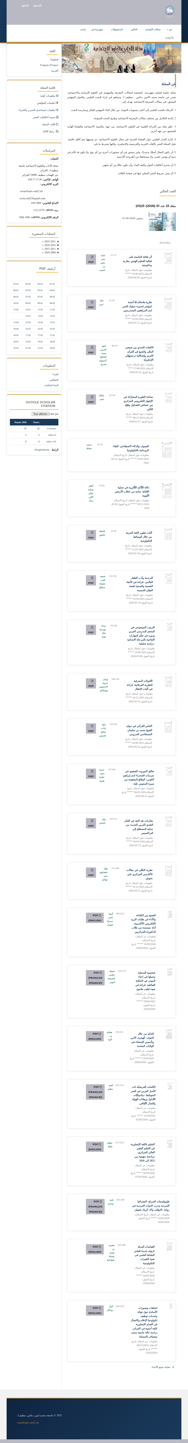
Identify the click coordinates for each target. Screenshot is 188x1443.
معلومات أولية (47, 95)
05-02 (28, 290)
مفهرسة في (97, 29)
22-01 (16, 348)
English (54, 59)
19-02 (28, 341)
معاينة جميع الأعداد (160, 1366)
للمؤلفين (54, 379)
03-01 (16, 283)
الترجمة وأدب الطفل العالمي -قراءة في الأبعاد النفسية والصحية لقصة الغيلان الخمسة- (139, 590)
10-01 (16, 303)
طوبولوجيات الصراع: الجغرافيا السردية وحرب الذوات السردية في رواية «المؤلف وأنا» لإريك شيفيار (150, 1212)
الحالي (134, 29)
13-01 (52, 315)
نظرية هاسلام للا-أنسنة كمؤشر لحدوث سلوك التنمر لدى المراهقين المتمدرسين (137, 312)
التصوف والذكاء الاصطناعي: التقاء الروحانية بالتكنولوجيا (130, 454)
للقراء (55, 374)
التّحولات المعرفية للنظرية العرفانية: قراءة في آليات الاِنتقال (139, 691)
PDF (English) (94, 918)
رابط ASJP (49, 131)
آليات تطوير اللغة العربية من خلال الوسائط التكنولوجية (138, 543)
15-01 (52, 322)
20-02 (52, 348)
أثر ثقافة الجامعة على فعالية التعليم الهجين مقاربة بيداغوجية (137, 267)
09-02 (28, 303)
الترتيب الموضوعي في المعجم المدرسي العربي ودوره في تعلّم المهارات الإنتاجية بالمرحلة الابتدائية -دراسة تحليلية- (141, 642)
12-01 (28, 309)
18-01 (16, 335)
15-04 (16, 322)
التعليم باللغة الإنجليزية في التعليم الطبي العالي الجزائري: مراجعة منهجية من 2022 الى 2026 (143, 1160)
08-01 (16, 296)
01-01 (52, 283)
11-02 (40, 309)
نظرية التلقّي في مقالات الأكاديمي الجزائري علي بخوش (139, 880)
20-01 (16, 341)
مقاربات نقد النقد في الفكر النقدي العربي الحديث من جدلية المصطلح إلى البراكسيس (138, 833)
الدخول (25, 5)
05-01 (40, 290)
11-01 (52, 309)
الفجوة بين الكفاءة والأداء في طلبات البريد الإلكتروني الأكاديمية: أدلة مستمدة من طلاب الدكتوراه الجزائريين (143, 932)
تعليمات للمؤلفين (46, 102)
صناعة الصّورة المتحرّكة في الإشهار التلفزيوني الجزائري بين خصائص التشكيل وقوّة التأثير (138, 409)
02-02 (28, 283)
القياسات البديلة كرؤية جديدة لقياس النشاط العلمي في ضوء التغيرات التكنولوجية (144, 1265)
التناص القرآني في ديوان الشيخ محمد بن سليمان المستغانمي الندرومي (138, 736)
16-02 (40, 328)
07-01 (40, 296)
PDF (91, 261)
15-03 (28, 322)
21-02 (28, 348)
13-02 (40, 315)
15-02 (40, 322)
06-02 (52, 296)
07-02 (28, 296)
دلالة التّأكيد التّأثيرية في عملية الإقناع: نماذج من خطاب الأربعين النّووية (130, 498)
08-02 (52, 303)
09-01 (40, 303)
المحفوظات (117, 29)
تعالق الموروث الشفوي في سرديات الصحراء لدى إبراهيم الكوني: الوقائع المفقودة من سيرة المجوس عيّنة (138, 783)
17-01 (52, 335)
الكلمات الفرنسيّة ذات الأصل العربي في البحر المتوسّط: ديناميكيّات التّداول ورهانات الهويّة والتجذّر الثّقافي (143, 1103)
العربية (54, 70)
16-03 (28, 328)
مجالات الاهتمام (153, 29)
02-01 (40, 283)
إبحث (83, 29)
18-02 (52, 341)
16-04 (16, 328)
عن (170, 29)
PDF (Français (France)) (95, 977)
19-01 (40, 341)
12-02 (16, 309)
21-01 (40, 348)
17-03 (28, 335)
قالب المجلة (48, 124)
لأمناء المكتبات (51, 385)
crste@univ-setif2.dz (28, 1422)
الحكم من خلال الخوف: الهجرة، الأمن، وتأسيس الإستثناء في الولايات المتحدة (142, 1048)
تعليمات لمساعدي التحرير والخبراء (37, 110)
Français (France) (49, 65)
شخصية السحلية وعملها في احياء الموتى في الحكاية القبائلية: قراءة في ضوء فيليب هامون (145, 991)
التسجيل (37, 5)
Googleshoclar (42, 449)
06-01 (16, 290)
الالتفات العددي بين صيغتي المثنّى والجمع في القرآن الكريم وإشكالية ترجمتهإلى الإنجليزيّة (139, 360)
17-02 (40, 335)
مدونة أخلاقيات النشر (44, 117)
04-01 (52, 290)
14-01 (28, 315)
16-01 (52, 328)
